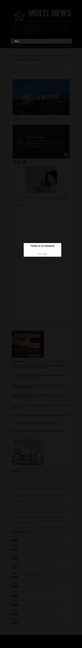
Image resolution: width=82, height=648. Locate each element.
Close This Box (42, 254)
